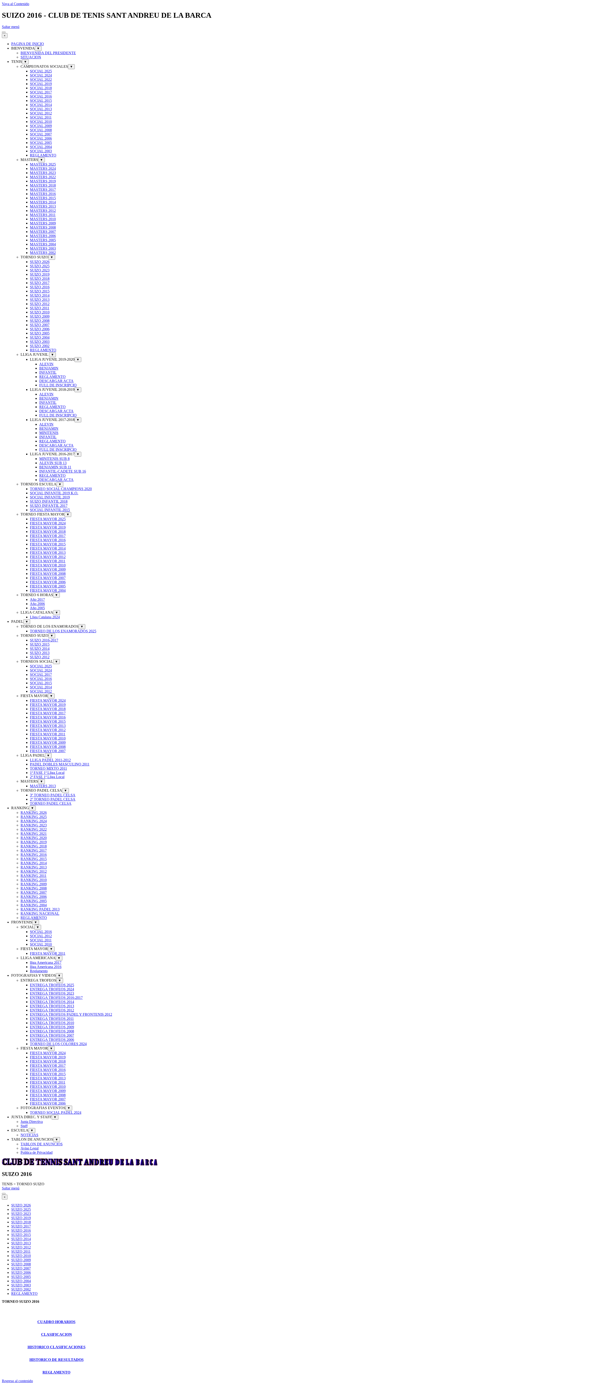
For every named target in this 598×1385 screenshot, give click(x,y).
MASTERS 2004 (43, 244)
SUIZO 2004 (40, 337)
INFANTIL (48, 372)
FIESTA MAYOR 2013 (48, 553)
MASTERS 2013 (43, 206)
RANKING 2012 (34, 871)
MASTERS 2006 (43, 236)
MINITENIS (48, 433)
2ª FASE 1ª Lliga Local (47, 777)
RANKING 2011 (33, 876)
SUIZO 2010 (40, 312)
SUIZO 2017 (40, 283)
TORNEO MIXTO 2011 (48, 768)
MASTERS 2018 (43, 185)
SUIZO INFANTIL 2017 (49, 506)
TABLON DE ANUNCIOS (42, 1144)
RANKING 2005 (34, 901)
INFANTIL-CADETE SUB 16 (62, 471)
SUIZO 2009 (40, 316)
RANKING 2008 (34, 888)
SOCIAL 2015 (41, 101)
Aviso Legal (30, 1148)
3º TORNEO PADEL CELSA (52, 795)
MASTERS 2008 (43, 227)
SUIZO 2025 (40, 266)
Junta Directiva (32, 1122)
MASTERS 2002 (43, 253)
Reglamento (39, 971)
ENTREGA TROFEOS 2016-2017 (56, 998)
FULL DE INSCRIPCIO (58, 385)
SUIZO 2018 (40, 279)
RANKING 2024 (34, 821)
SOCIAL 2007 (41, 134)
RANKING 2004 (34, 905)
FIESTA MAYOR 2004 (48, 590)
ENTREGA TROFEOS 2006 (52, 1040)
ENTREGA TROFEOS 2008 (52, 1031)
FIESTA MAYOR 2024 (48, 523)
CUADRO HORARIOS (56, 1322)
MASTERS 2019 (43, 181)
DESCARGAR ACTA (56, 381)
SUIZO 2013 (40, 300)
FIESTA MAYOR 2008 (48, 574)
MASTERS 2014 (43, 202)
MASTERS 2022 (43, 177)
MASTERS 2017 (43, 190)
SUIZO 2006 (40, 329)
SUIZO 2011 (39, 308)
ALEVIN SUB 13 (53, 463)
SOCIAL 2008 (41, 130)
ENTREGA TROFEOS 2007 (52, 1035)
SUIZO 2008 (40, 321)
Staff (24, 1126)
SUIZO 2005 (40, 333)
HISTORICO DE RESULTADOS (56, 1360)
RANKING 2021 (34, 834)
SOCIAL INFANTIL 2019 (50, 497)
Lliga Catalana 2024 (45, 617)
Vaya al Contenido (15, 4)
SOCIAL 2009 (41, 126)
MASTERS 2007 (43, 232)
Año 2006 (37, 604)
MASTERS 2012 (43, 211)
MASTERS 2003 (43, 248)
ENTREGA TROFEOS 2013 (52, 1006)
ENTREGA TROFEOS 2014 (52, 1002)
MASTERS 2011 (43, 215)
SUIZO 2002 (40, 346)
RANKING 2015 (34, 859)
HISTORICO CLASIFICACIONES (56, 1347)
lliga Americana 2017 (45, 963)
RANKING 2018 (34, 846)
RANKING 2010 (34, 880)
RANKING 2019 (34, 842)
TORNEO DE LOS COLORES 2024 (58, 1044)
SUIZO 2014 (40, 295)
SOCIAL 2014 (41, 105)
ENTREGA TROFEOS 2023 (52, 993)
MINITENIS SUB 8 (54, 459)
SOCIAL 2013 (41, 109)
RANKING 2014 (34, 863)
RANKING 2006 (34, 897)
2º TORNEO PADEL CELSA (52, 799)
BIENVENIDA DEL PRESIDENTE (48, 53)
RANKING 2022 (34, 829)
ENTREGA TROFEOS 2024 (52, 989)
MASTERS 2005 (43, 240)
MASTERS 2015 (43, 198)
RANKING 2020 (34, 838)
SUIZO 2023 (40, 270)
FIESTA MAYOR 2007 (48, 578)
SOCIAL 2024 (41, 75)
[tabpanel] (299, 1306)
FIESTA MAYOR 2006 (48, 582)
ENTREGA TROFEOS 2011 (52, 1019)
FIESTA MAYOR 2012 (48, 557)
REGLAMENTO (43, 155)
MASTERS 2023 (43, 173)
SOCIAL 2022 (41, 80)
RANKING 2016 (34, 855)
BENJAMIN (48, 368)
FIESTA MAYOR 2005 (48, 586)
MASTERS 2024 (43, 169)
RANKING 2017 (34, 850)
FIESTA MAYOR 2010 (48, 565)
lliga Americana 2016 (45, 967)
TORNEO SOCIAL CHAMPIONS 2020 (61, 489)
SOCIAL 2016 (41, 96)
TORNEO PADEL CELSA (50, 803)
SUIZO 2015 (40, 291)
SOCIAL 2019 (41, 84)
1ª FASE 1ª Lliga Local (47, 773)
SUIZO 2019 (40, 274)
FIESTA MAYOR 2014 (48, 548)
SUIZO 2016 (40, 287)
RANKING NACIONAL (40, 913)
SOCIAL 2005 (41, 143)
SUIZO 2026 (40, 262)
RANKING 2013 (34, 867)
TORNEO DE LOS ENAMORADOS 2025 (63, 631)
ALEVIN (46, 364)
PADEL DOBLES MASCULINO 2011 (59, 764)
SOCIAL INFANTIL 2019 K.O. (54, 493)
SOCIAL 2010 (41, 122)
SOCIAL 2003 (41, 151)
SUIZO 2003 (40, 342)
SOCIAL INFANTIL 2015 (50, 510)
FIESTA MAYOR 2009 (48, 569)
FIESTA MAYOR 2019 (48, 527)
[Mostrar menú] (4, 32)
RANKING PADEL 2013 (40, 909)
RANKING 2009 (34, 884)
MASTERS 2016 (43, 194)
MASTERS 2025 (43, 164)
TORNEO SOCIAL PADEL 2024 (55, 1112)
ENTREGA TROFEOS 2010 (52, 1023)
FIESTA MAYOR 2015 (48, 544)
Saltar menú (10, 27)
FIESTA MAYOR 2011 (47, 561)
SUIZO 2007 (40, 325)
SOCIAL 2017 (41, 92)
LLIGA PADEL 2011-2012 (50, 760)
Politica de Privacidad (37, 1152)
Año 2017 (37, 600)
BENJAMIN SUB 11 (55, 467)
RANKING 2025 (34, 817)
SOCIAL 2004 (41, 147)
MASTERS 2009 (43, 223)
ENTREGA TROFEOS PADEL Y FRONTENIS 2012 (71, 1014)
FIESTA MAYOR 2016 (48, 540)
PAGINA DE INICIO (27, 44)
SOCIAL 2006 (41, 138)
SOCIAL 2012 (41, 113)
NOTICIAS (29, 1135)
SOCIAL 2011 (41, 117)
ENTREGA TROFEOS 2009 (52, 1027)
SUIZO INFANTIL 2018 (49, 501)
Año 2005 (37, 608)
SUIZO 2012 (40, 304)
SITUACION (31, 57)
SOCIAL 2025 (41, 71)
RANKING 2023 (34, 825)
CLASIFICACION (56, 1334)
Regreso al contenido (17, 1381)
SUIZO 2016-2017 (44, 640)
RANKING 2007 (34, 892)
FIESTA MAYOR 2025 (48, 519)
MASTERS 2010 (43, 219)
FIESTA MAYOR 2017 (48, 536)
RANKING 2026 (34, 813)
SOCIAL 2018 (41, 88)
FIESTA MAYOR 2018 (48, 532)
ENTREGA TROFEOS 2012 (52, 1010)
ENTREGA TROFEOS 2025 (52, 985)
